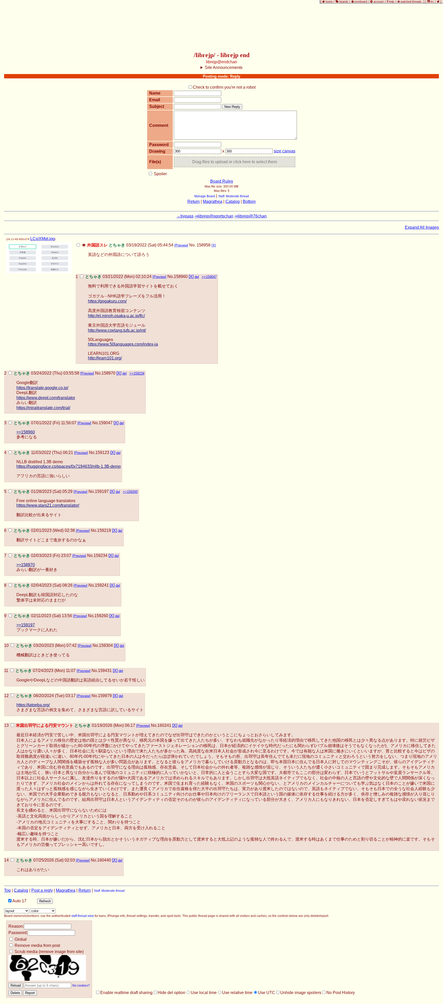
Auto (19, 901)
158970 (108, 373)
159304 (106, 645)
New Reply (232, 107)
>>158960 (25, 432)
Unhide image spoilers (300, 992)
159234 (100, 555)
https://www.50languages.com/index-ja (123, 344)
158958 (203, 245)
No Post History (340, 992)
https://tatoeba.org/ (33, 705)
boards (343, 1)
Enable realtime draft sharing (126, 992)
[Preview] (181, 245)
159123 (102, 452)
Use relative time (237, 992)
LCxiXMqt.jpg (42, 238)
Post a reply (42, 890)
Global (20, 939)
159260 (101, 616)
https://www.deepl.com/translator (45, 398)
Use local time (204, 992)
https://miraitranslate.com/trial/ (43, 408)
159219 (104, 530)
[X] (214, 245)
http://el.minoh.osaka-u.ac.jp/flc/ (116, 316)
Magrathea (212, 201)
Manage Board (204, 196)
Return (193, 201)
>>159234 (136, 373)
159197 (102, 491)
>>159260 (130, 492)
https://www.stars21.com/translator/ (47, 505)
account (379, 1)
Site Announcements (224, 67)
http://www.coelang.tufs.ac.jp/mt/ (117, 330)
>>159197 (25, 625)
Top (7, 890)
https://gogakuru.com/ (107, 301)
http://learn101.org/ (105, 358)
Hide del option (171, 992)
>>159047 (209, 277)
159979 (105, 696)
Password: (18, 932)
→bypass (185, 216)
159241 (102, 585)
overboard (361, 1)
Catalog (232, 201)
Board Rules (221, 181)
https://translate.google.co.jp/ (42, 388)
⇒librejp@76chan (250, 216)
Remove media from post (37, 945)
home (329, 1)
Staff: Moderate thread (233, 196)
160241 (164, 725)
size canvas (284, 151)
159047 (106, 423)
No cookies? (81, 985)
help (391, 1)
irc (432, 1)
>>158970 (25, 565)
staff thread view (82, 916)
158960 (181, 276)
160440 (104, 860)
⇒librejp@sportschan (214, 216)
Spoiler (160, 174)
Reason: (16, 926)
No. (192, 245)
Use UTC (266, 992)
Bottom (249, 201)
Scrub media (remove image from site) (49, 951)
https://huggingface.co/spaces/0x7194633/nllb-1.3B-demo (68, 466)
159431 (105, 670)
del (197, 277)
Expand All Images (422, 227)
